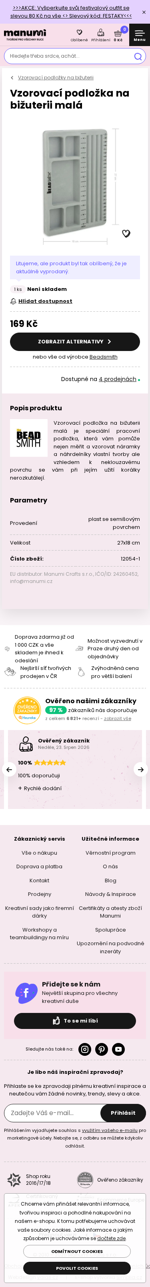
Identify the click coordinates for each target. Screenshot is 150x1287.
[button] (126, 234)
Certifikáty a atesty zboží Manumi (110, 912)
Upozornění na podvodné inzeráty (110, 947)
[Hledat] (138, 56)
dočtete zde (111, 1238)
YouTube (118, 1049)
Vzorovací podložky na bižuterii (56, 77)
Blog (110, 880)
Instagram (84, 1049)
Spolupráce (110, 929)
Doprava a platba (39, 866)
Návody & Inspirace (110, 894)
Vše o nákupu (39, 852)
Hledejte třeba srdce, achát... (45, 55)
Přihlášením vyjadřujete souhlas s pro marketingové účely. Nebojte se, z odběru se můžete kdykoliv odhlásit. (75, 1138)
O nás (110, 866)
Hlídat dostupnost (45, 301)
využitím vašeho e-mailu (110, 1130)
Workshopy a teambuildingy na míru (39, 933)
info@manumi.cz (31, 581)
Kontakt (39, 880)
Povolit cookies (77, 1268)
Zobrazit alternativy (71, 341)
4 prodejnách (117, 379)
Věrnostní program (111, 852)
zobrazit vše (117, 718)
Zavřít (144, 12)
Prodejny (39, 894)
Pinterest (101, 1049)
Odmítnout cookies (77, 1251)
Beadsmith (104, 357)
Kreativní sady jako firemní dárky (39, 912)
